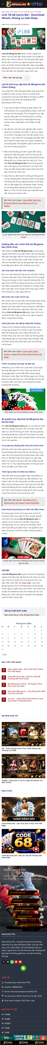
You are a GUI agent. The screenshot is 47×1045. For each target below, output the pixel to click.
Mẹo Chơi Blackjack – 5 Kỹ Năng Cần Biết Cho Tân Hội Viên (26, 692)
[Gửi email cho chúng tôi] (8, 962)
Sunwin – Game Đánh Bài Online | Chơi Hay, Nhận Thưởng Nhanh (25, 700)
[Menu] (3, 4)
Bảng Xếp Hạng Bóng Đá (30, 924)
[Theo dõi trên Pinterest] (16, 962)
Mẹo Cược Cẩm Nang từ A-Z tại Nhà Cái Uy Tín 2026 (21, 12)
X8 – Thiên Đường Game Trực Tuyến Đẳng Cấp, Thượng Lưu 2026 (21, 749)
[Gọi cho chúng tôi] (12, 962)
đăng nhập (18, 615)
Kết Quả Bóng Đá (25, 916)
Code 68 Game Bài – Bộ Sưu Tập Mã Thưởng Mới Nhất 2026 (24, 677)
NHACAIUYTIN (15, 870)
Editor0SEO (24, 24)
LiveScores (17, 900)
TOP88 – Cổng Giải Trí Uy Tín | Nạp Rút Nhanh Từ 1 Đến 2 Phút (22, 781)
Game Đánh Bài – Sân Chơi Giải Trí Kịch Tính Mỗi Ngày (25, 670)
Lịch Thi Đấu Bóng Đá (25, 908)
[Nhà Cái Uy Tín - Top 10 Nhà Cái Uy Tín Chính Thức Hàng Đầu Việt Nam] (24, 4)
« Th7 (4, 655)
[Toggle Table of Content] (25, 78)
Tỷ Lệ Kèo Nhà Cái (17, 893)
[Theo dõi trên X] (4, 962)
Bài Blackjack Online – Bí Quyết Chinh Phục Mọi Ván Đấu (25, 685)
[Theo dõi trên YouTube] (20, 962)
